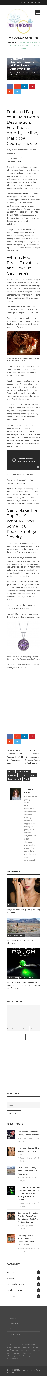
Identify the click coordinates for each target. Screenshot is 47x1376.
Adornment (12, 905)
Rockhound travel (14, 779)
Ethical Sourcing (13, 978)
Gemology (12, 775)
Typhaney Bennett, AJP (21, 72)
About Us (13, 1318)
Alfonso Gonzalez (26, 1138)
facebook (22, 668)
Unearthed (11, 1296)
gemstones (23, 775)
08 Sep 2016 (22, 1161)
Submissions (15, 1329)
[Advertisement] (23, 701)
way (17, 384)
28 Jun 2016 (22, 1206)
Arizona (11, 771)
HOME (12, 1313)
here (24, 483)
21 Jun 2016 (22, 1229)
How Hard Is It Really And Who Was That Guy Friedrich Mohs (24, 45)
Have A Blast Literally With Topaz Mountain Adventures (27, 1171)
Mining (33, 775)
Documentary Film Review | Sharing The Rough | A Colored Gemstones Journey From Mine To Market (23, 985)
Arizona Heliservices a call (29, 503)
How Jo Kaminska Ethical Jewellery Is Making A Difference (28, 1151)
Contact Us (14, 1323)
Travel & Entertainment (16, 935)
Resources (11, 1278)
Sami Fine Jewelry (25, 657)
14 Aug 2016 (22, 1181)
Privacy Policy (15, 1334)
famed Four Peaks (25, 194)
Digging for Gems (23, 771)
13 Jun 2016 (22, 1251)
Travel (26, 779)
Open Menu (37, 12)
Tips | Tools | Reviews (16, 1284)
